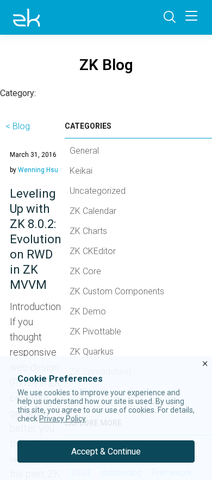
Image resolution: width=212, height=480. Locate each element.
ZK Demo (88, 311)
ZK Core (85, 271)
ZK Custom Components (117, 291)
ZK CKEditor (93, 251)
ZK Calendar (93, 211)
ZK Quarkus (92, 351)
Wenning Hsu (38, 170)
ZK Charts (88, 231)
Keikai (81, 171)
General (84, 151)
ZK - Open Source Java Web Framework (26, 17)
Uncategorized (98, 191)
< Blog (17, 126)
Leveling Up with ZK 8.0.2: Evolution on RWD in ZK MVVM (35, 239)
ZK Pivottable (95, 331)
